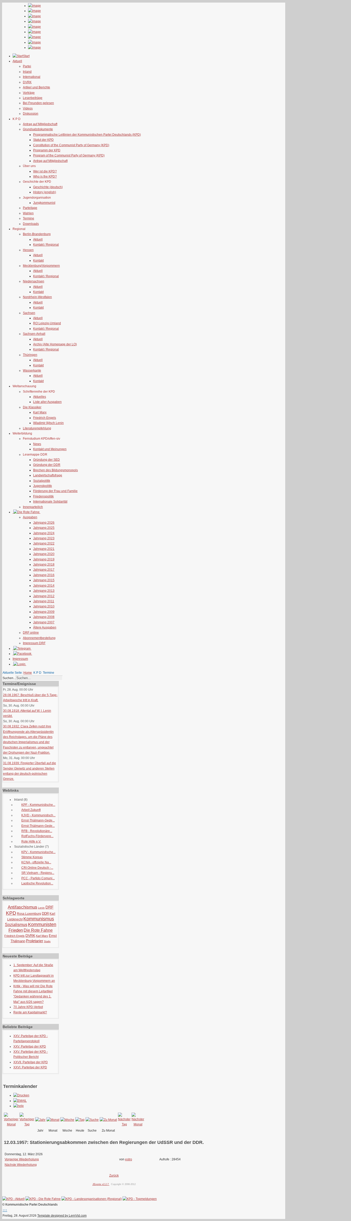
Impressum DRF (34, 643)
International (31, 77)
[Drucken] (21, 1095)
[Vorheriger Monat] (11, 1124)
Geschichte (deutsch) (48, 187)
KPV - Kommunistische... (38, 852)
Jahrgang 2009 (43, 612)
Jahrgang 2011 (43, 601)
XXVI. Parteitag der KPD (30, 1067)
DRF (49, 907)
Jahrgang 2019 (43, 559)
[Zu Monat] (108, 1120)
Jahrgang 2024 (43, 533)
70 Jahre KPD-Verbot (28, 1007)
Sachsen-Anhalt (34, 334)
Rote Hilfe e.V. (31, 841)
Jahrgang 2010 (43, 606)
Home (27, 672)
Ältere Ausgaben (44, 627)
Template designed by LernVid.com (62, 1215)
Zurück (114, 1175)
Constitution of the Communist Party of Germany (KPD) (71, 145)
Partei (27, 66)
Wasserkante (32, 370)
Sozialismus (16, 924)
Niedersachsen (33, 281)
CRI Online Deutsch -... (37, 867)
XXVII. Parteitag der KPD (30, 1062)
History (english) (44, 192)
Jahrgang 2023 (43, 538)
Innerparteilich (33, 507)
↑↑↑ (5, 1210)
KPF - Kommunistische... (38, 805)
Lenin (41, 907)
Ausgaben (30, 517)
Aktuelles (39, 397)
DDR (45, 913)
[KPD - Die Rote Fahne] (43, 1199)
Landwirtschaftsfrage (47, 475)
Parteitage (30, 208)
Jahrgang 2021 (43, 549)
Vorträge (29, 93)
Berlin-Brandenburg (37, 234)
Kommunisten (42, 924)
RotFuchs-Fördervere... (37, 836)
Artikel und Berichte (36, 87)
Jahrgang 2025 (43, 528)
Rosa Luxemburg (29, 913)
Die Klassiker (32, 407)
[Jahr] (40, 1120)
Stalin (47, 941)
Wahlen (28, 213)
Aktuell (38, 239)
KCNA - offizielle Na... (36, 862)
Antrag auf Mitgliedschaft (40, 124)
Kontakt (38, 260)
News (37, 444)
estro (128, 1159)
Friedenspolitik (43, 496)
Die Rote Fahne (38, 930)
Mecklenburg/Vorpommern (41, 265)
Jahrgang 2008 (43, 617)
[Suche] (92, 1120)
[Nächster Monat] (138, 1124)
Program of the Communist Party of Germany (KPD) (69, 155)
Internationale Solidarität (50, 501)
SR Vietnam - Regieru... (37, 873)
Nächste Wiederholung (21, 1165)
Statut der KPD (43, 140)
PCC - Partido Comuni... (38, 878)
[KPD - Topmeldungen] (140, 1199)
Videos (28, 108)
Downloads (31, 224)
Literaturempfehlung (37, 428)
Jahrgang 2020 (43, 554)
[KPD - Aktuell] (13, 1199)
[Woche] (67, 1120)
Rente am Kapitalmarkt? (30, 1012)
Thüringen (30, 355)
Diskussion (30, 113)
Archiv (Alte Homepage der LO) (55, 344)
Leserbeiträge (32, 98)
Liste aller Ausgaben (47, 402)
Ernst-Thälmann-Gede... (38, 820)
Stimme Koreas (32, 857)
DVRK (27, 82)
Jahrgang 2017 (43, 569)
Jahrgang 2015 (43, 580)
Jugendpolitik (42, 486)
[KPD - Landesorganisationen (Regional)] (91, 1199)
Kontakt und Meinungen (50, 449)
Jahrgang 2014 (43, 585)
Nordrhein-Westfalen (37, 297)
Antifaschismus (22, 907)
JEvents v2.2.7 (101, 1184)
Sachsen (29, 313)
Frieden (15, 930)
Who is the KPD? (45, 176)
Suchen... (9, 678)
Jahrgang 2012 (43, 596)
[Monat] (53, 1120)
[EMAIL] (20, 1101)
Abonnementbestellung (39, 638)
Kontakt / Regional (46, 244)
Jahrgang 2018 (43, 564)
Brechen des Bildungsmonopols (55, 470)
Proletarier (34, 941)
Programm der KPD (46, 150)
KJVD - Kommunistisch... (38, 815)
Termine (28, 218)
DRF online (31, 632)
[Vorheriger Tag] (27, 1124)
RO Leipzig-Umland (47, 323)
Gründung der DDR (46, 465)
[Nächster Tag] (124, 1124)
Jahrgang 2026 (43, 522)
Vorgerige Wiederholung (22, 1159)
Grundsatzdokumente (38, 129)
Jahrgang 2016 (43, 575)
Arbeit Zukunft (31, 810)
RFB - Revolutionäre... (36, 831)
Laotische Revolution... (37, 883)
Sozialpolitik (41, 481)
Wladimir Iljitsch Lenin (48, 423)
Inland (27, 71)
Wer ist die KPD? (45, 171)
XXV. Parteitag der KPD (29, 1046)
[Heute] (80, 1120)
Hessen (28, 250)
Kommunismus (38, 918)
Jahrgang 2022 (43, 543)
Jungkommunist (44, 203)
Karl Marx (40, 412)
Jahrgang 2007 (43, 622)
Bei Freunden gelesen (38, 103)
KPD (11, 913)
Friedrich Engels (44, 418)
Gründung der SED (46, 459)
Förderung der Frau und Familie (55, 491)
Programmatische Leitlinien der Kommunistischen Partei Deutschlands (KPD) (87, 134)
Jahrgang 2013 (43, 591)
